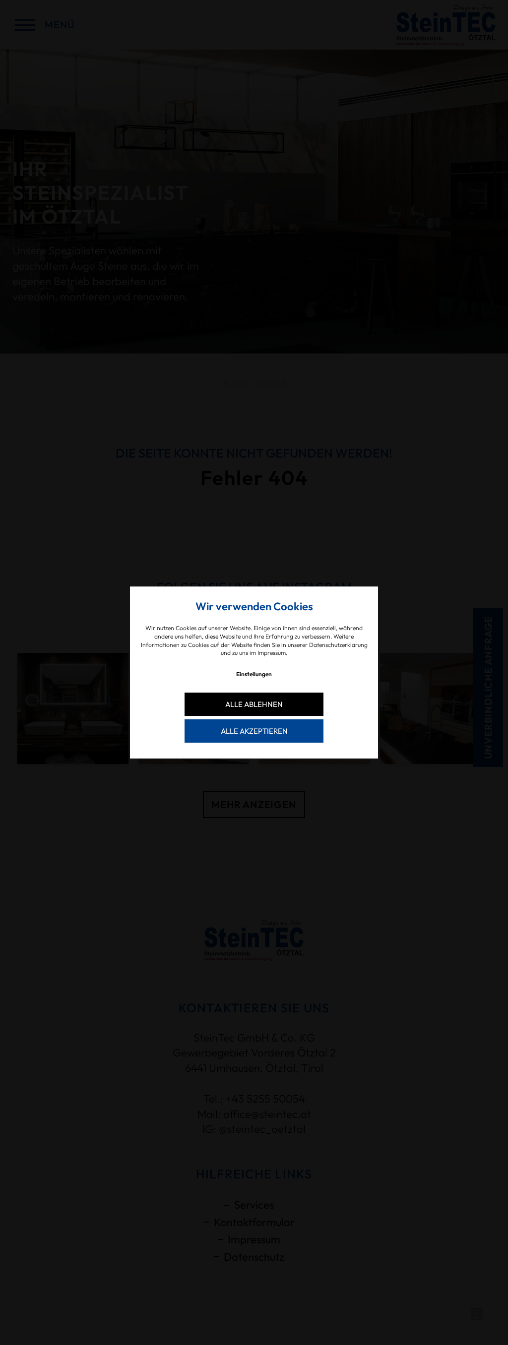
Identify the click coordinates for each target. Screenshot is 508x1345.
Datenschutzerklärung (338, 644)
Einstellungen (254, 674)
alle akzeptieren (254, 731)
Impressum (271, 652)
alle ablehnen (254, 704)
